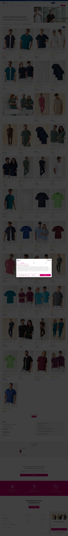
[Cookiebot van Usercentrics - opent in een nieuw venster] (47, 260)
